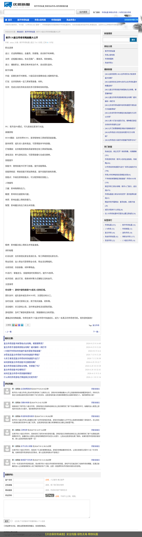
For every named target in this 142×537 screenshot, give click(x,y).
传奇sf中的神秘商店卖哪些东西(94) (118, 175)
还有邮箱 (8, 485)
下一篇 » (96, 332)
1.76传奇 (121, 12)
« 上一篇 (8, 332)
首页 (10, 20)
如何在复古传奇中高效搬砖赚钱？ (18, 373)
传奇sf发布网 (40, 20)
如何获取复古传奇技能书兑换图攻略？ (20, 362)
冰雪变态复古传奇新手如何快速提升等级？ (22, 355)
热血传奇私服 (111, 237)
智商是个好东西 (26, 460)
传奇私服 (105, 12)
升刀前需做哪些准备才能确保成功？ (120, 129)
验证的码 (8, 495)
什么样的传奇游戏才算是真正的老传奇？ (21, 377)
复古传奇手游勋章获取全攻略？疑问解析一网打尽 (25, 347)
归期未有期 (25, 403)
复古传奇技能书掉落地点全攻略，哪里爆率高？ (24, 343)
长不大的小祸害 (26, 446)
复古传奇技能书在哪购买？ (15, 370)
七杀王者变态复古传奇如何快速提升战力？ (22, 358)
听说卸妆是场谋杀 (27, 416)
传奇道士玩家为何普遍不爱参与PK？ (121, 140)
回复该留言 (95, 389)
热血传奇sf (71, 20)
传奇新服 (127, 229)
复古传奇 (127, 12)
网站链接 (8, 490)
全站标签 (127, 20)
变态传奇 (110, 241)
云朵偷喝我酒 (26, 389)
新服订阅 (134, 20)
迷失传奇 (127, 233)
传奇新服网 (56, 20)
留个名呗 (8, 480)
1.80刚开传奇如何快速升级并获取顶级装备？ (23, 351)
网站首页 (20, 32)
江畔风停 (24, 430)
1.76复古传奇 (128, 241)
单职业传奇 (113, 12)
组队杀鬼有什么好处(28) (114, 210)
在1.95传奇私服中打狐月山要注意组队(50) (120, 214)
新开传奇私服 (23, 20)
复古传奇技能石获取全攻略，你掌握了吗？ (22, 366)
